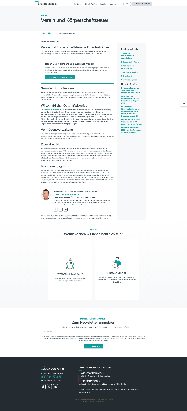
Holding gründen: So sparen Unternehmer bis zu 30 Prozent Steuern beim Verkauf (131, 122)
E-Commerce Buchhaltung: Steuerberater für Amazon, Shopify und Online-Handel (130, 90)
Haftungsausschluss (131, 389)
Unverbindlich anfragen (141, 4)
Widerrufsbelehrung (116, 389)
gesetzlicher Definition (51, 110)
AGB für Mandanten (101, 389)
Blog (88, 392)
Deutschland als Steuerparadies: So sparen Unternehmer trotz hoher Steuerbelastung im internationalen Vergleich (130, 111)
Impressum (82, 392)
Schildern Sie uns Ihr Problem (60, 77)
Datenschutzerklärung (101, 340)
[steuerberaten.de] (46, 3)
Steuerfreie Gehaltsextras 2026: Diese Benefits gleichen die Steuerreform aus (131, 130)
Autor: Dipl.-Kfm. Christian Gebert (70, 195)
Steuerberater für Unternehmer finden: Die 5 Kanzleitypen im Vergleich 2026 (130, 99)
